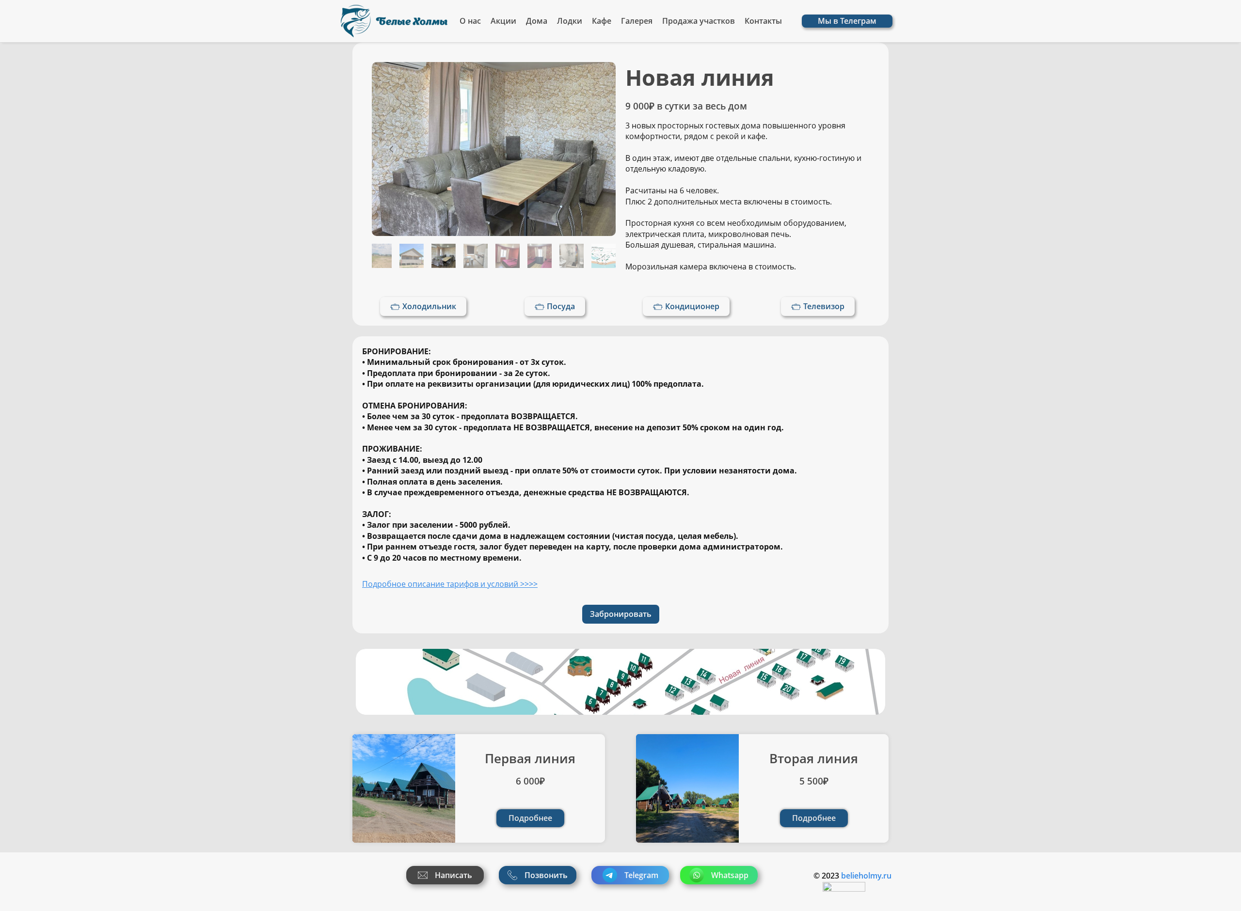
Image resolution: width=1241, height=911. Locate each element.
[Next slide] (596, 149)
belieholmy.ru (866, 875)
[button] (379, 256)
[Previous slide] (391, 149)
